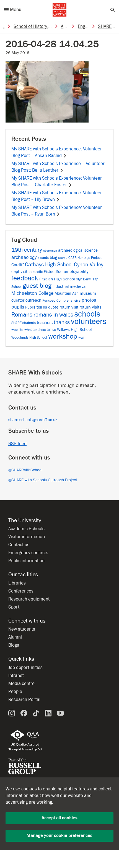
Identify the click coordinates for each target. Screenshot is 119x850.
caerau (62, 258)
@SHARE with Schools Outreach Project (42, 480)
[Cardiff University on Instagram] (11, 713)
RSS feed (17, 444)
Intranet (16, 675)
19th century (26, 249)
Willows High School (74, 329)
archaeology (24, 257)
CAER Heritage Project (85, 258)
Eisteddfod (53, 271)
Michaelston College (32, 293)
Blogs (13, 645)
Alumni (15, 637)
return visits (90, 307)
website (17, 330)
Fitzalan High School (57, 279)
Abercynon (50, 251)
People (15, 691)
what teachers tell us (40, 330)
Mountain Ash (67, 293)
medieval (78, 286)
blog (53, 257)
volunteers (88, 321)
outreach (33, 300)
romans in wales (53, 314)
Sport (13, 607)
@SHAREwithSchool (25, 470)
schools (87, 314)
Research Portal (24, 699)
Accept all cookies (59, 818)
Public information (26, 561)
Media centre (21, 683)
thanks (62, 322)
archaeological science (78, 250)
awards (43, 258)
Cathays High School (49, 265)
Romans (21, 314)
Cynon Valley (88, 265)
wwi (81, 337)
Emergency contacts (28, 553)
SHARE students (23, 323)
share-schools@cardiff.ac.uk (33, 420)
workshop (62, 336)
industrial (61, 286)
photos (89, 300)
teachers (45, 322)
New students (21, 629)
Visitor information (26, 537)
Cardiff (17, 264)
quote (53, 307)
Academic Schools (26, 529)
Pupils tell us (36, 307)
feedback (24, 278)
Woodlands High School (29, 337)
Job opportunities (25, 667)
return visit (69, 307)
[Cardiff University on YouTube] (60, 713)
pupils (17, 307)
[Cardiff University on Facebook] (23, 713)
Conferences (20, 591)
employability (76, 271)
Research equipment (29, 599)
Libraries (17, 583)
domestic (36, 272)
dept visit (19, 271)
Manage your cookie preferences (59, 835)
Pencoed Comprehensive (61, 300)
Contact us (18, 545)
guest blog (37, 285)
